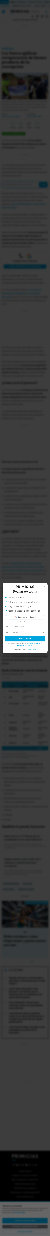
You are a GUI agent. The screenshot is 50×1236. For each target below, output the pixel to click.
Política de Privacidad (33, 644)
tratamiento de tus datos (24, 646)
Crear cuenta (25, 638)
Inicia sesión (32, 650)
